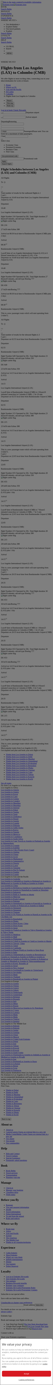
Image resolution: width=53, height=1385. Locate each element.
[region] (26, 1361)
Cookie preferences (26, 1380)
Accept (26, 1374)
